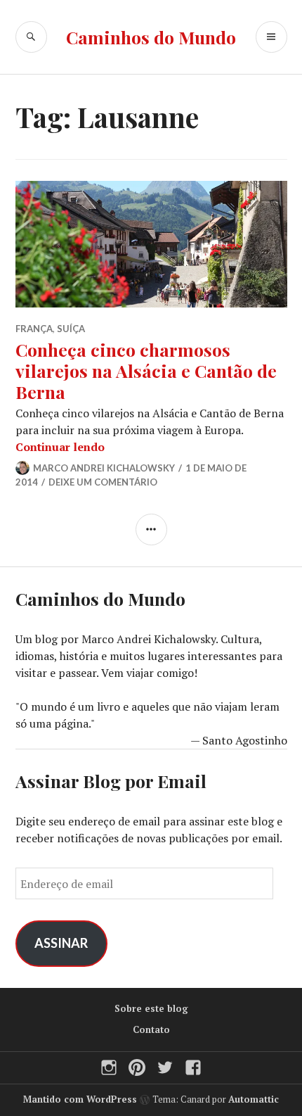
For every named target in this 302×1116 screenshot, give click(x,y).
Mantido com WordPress (80, 1099)
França (34, 328)
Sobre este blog (151, 1008)
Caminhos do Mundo (151, 37)
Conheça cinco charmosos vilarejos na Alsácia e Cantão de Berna (146, 370)
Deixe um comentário (102, 482)
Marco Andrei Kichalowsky (104, 468)
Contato (151, 1029)
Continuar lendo (60, 447)
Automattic (253, 1099)
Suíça (71, 328)
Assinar (61, 943)
